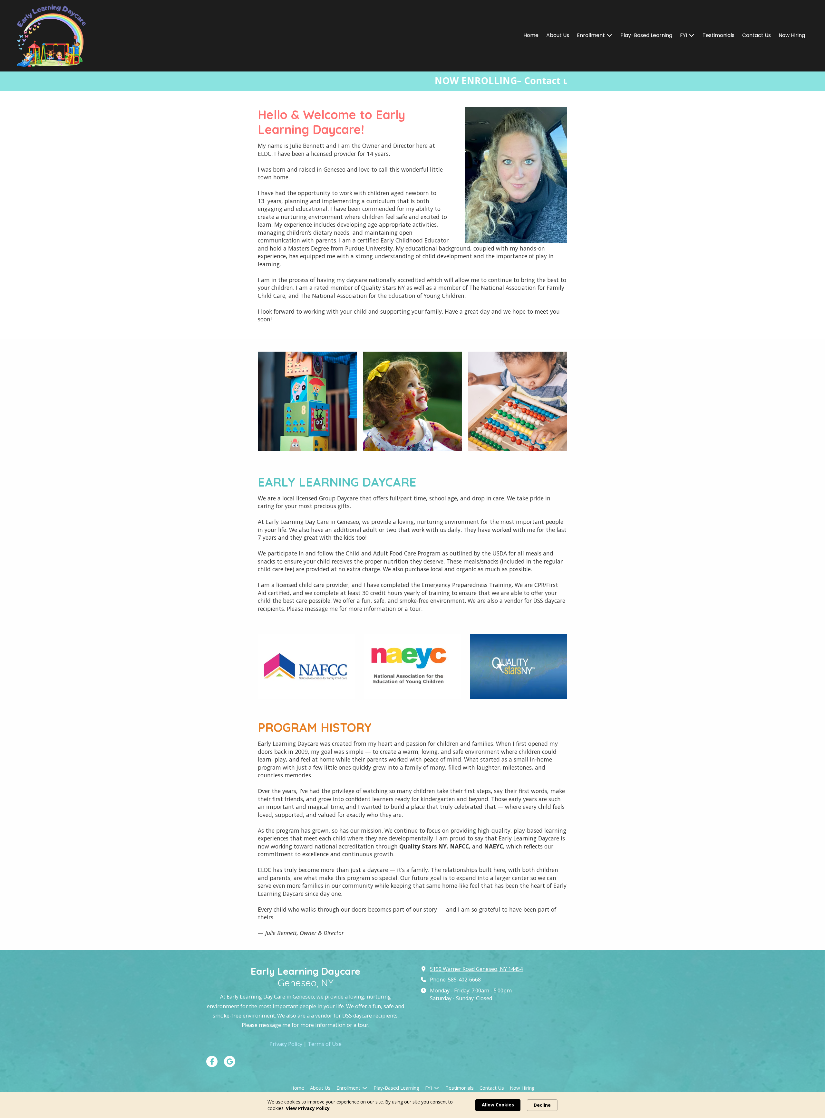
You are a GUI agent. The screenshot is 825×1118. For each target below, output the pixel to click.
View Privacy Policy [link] (308, 1108)
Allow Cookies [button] (498, 1105)
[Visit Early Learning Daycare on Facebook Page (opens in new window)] (212, 1061)
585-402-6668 (464, 979)
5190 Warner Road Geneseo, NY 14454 (476, 968)
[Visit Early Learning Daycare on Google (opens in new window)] (229, 1061)
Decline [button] (542, 1105)
